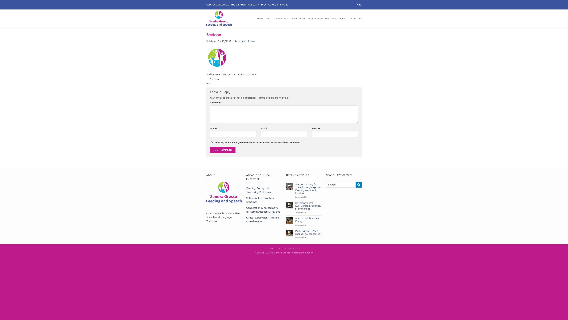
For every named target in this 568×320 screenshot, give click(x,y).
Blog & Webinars (318, 18)
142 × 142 (240, 41)
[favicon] (216, 57)
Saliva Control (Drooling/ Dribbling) (260, 200)
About (269, 18)
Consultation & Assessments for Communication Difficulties (263, 209)
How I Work (298, 18)
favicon (252, 41)
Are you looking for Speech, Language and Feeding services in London (308, 189)
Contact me (355, 18)
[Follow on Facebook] (357, 5)
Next (210, 83)
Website (316, 128)
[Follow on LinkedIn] (360, 5)
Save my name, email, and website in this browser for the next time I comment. (258, 142)
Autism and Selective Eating (307, 220)
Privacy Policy (275, 248)
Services (281, 18)
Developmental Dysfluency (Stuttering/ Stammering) (308, 206)
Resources (338, 18)
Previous (212, 79)
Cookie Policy (292, 248)
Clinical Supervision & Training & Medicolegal (263, 219)
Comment (216, 102)
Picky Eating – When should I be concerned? (308, 232)
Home (259, 18)
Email (264, 128)
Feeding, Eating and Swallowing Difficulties (258, 190)
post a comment (248, 74)
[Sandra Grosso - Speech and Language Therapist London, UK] (224, 18)
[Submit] (359, 185)
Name (214, 128)
